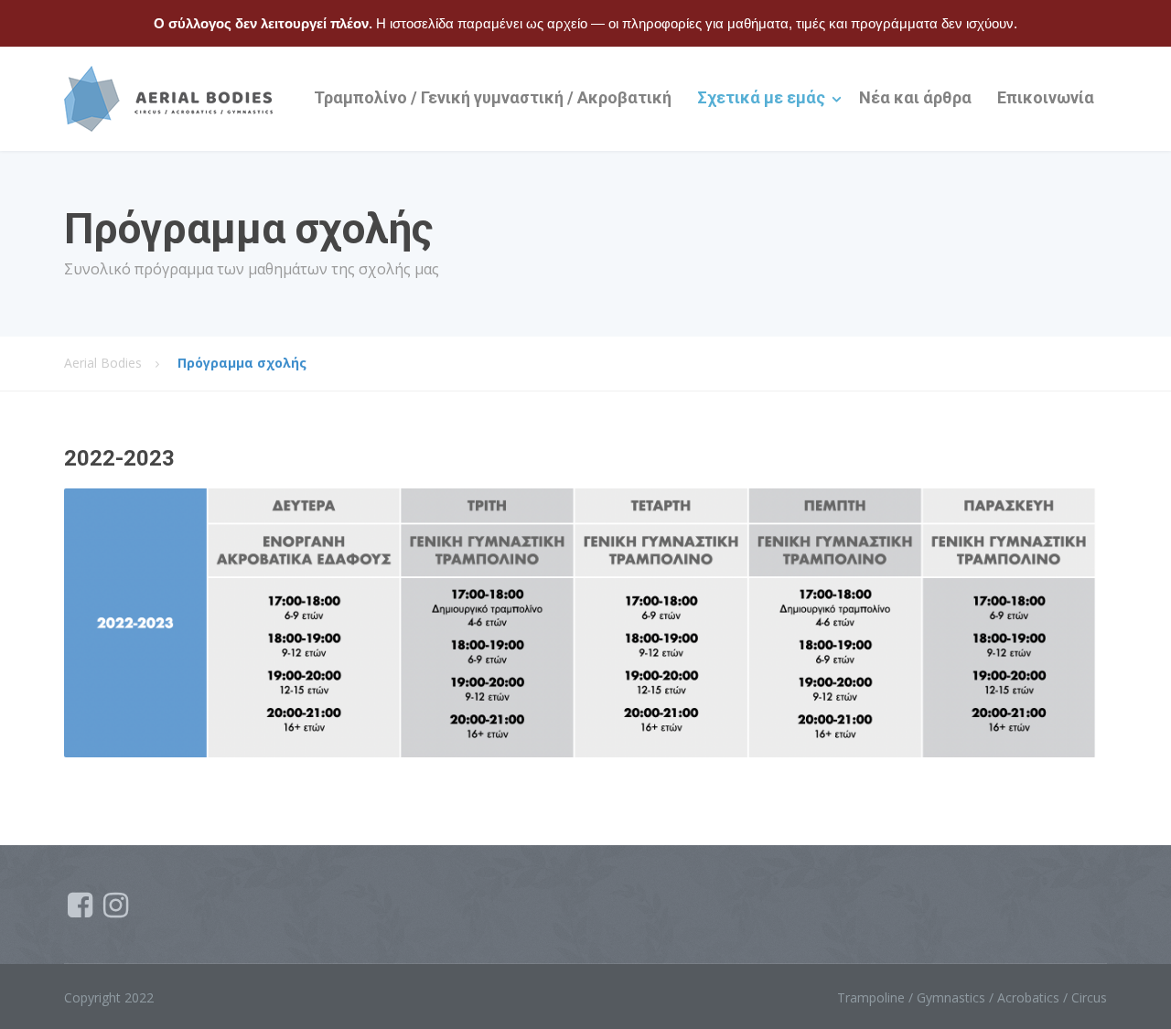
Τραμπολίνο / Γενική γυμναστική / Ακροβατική (492, 97)
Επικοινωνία (1045, 97)
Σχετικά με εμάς (761, 97)
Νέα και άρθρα (915, 97)
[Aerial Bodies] (168, 98)
